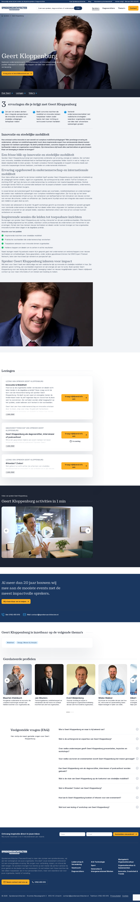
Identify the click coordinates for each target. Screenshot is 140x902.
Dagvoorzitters (108, 8)
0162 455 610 (134, 1)
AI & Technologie (98, 862)
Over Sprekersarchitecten (77, 1)
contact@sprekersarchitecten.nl (76, 896)
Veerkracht (76, 868)
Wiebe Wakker (105, 698)
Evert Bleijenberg (75, 698)
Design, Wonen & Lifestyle (27, 642)
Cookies (125, 896)
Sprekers (95, 8)
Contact (133, 8)
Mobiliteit (10, 642)
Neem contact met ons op (16, 882)
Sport (93, 865)
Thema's (121, 8)
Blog (89, 1)
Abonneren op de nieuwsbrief (103, 1)
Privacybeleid (115, 896)
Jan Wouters (41, 698)
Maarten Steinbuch (12, 698)
